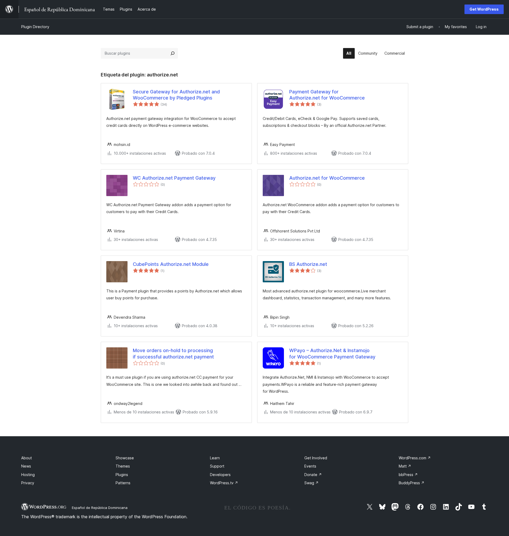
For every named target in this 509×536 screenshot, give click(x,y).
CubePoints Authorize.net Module (171, 264)
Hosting (28, 474)
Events (310, 466)
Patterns (123, 483)
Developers (220, 474)
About (26, 458)
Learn (215, 458)
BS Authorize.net (308, 264)
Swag (311, 483)
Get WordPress (484, 9)
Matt (405, 466)
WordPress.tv (224, 483)
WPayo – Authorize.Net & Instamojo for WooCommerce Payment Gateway (332, 353)
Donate (313, 474)
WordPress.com (415, 458)
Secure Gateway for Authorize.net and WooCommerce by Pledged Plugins (176, 95)
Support (217, 466)
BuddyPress (411, 483)
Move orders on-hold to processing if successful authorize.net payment (173, 353)
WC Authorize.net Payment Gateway (174, 178)
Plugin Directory (35, 26)
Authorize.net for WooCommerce (327, 178)
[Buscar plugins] (172, 53)
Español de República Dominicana (100, 507)
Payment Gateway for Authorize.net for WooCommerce (327, 95)
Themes (123, 466)
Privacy (27, 483)
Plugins (122, 474)
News (26, 466)
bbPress (408, 474)
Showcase (125, 458)
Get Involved (315, 458)
